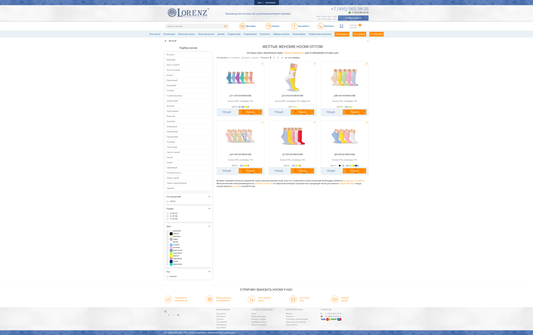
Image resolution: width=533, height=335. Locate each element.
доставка (236, 186)
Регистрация (270, 2)
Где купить (221, 313)
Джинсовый (172, 101)
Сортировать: (223, 58)
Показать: (265, 58)
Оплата (220, 319)
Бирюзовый (172, 80)
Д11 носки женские (240, 95)
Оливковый (172, 126)
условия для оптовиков (353, 181)
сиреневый (177, 259)
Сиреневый (172, 168)
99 (282, 58)
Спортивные (250, 34)
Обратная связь (258, 316)
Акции (289, 313)
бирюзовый (177, 264)
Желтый (170, 106)
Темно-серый (173, 178)
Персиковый (172, 137)
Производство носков (296, 322)
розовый (176, 247)
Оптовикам (359, 34)
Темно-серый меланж (177, 183)
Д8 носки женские (344, 154)
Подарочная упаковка (320, 34)
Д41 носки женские (240, 154)
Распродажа (342, 34)
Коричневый (172, 111)
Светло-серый (173, 152)
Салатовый (172, 147)
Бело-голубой (173, 65)
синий (175, 261)
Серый (170, 157)
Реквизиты (222, 325)
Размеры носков (258, 322)
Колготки (265, 34)
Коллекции (169, 34)
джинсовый (177, 250)
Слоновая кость (174, 173)
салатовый (177, 253)
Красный (171, 116)
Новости (290, 316)
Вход (260, 2)
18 (274, 58)
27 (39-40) (174, 219)
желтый (176, 256)
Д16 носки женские (292, 95)
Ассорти (170, 54)
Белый (170, 75)
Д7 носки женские (292, 154)
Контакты (221, 316)
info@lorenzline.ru (353, 18)
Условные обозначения (297, 319)
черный (176, 234)
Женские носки (206, 34)
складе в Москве (346, 183)
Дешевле (245, 58)
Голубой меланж (174, 96)
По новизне (234, 58)
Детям (221, 34)
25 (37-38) (174, 216)
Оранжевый (172, 132)
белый (175, 242)
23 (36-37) (174, 213)
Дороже (255, 58)
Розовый (171, 142)
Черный (170, 188)
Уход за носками (258, 325)
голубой (176, 245)
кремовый (177, 231)
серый (175, 239)
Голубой (170, 90)
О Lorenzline (376, 34)
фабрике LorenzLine (263, 183)
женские (173, 276)
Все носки (155, 34)
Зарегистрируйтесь (294, 52)
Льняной (171, 121)
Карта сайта (291, 325)
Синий (169, 162)
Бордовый (171, 85)
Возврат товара (258, 319)
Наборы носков (281, 34)
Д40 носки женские (344, 95)
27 (278, 58)
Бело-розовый (173, 70)
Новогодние (299, 34)
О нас (253, 313)
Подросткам (234, 34)
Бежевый (171, 60)
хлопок (172, 201)
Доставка (221, 327)
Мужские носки (186, 34)
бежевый (176, 236)
